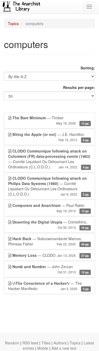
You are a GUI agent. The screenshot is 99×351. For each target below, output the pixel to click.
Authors (60, 342)
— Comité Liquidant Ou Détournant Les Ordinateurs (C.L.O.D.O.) (49, 158)
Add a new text (63, 348)
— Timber (50, 120)
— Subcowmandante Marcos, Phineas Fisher (48, 241)
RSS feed (30, 342)
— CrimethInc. (50, 224)
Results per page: (79, 87)
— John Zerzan (50, 269)
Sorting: (88, 67)
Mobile (42, 348)
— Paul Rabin (50, 208)
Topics (13, 23)
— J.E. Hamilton (50, 137)
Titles (45, 342)
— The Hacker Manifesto (48, 286)
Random (12, 342)
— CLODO (50, 255)
